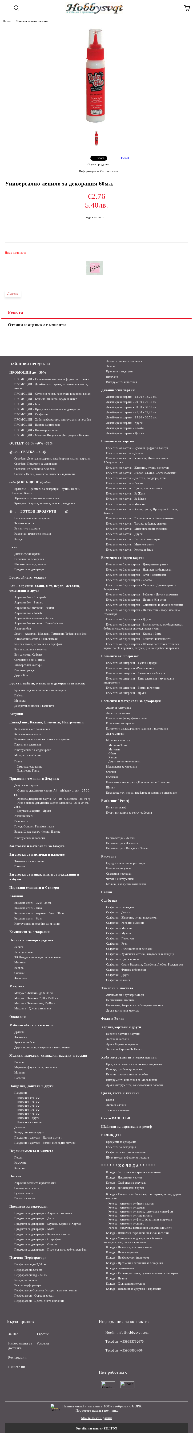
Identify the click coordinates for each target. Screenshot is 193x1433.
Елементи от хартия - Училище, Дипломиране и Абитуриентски (136, 460)
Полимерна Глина (28, 770)
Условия (42, 1343)
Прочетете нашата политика (97, 1410)
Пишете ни (16, 1367)
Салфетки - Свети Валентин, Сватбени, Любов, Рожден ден (144, 964)
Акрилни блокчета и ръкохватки (35, 1183)
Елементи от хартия (117, 441)
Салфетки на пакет (118, 980)
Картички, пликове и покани (32, 533)
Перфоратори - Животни (122, 843)
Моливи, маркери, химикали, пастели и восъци (48, 1055)
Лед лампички (115, 733)
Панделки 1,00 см (28, 1102)
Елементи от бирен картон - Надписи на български (139, 569)
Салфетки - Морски (119, 928)
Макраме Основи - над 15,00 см (35, 1003)
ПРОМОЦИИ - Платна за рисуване (37, 424)
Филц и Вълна (113, 1018)
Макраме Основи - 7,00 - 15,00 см (36, 998)
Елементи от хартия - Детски (125, 453)
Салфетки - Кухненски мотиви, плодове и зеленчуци (140, 954)
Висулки (16, 714)
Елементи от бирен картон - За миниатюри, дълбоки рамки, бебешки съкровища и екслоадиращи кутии (143, 626)
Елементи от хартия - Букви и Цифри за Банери (137, 448)
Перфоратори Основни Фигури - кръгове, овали (45, 1290)
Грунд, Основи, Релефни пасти (34, 826)
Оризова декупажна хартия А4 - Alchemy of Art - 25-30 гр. (51, 792)
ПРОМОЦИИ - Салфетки (31, 414)
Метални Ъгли (118, 745)
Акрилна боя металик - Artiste (34, 618)
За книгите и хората (27, 528)
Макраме (16, 986)
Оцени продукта (98, 164)
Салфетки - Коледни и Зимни (125, 922)
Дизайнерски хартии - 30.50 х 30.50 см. (131, 407)
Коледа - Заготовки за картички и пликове (133, 1172)
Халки (113, 757)
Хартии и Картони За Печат (124, 1049)
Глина (18, 761)
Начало (7, 21)
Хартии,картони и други (121, 1027)
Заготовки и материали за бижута (36, 846)
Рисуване (108, 856)
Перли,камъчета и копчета (31, 1151)
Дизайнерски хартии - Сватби (125, 428)
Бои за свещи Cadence (28, 654)
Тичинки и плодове (118, 1110)
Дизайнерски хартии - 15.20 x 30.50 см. (131, 417)
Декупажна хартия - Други (34, 810)
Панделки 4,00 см (28, 1114)
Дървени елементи (118, 713)
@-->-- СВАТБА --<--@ (27, 452)
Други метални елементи (125, 761)
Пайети (19, 695)
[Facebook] (105, 1360)
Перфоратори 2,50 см (28, 1269)
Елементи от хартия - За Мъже (126, 498)
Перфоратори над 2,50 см (30, 1275)
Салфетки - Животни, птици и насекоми (131, 917)
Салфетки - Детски (118, 912)
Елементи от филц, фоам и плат (126, 718)
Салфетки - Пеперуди (120, 938)
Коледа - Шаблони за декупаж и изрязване (133, 1288)
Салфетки (109, 900)
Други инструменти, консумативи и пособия (134, 1085)
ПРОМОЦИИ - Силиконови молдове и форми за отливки (51, 379)
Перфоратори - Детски (120, 838)
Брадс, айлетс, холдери (27, 577)
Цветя (110, 1099)
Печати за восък (24, 1198)
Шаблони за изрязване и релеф (126, 1126)
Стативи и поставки (119, 873)
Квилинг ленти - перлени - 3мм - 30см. (39, 913)
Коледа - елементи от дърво (126, 1223)
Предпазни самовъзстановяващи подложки (134, 1064)
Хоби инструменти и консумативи (129, 1057)
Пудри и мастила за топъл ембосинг (129, 812)
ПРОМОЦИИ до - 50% (27, 372)
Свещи (106, 892)
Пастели (19, 1078)
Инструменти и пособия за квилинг (37, 923)
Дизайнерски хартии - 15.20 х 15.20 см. (131, 396)
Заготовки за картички (29, 861)
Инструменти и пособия (121, 382)
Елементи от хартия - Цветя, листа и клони (134, 488)
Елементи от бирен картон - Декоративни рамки (137, 564)
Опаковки (17, 1017)
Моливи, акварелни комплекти (126, 884)
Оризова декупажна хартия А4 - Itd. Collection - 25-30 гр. (54, 798)
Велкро (19, 967)
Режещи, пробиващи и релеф (124, 1069)
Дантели (19, 1127)
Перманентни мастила (120, 1000)
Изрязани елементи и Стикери (34, 887)
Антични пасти (23, 816)
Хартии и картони (117, 1039)
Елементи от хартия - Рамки (124, 483)
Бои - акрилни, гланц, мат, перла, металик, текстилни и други (44, 588)
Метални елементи (118, 740)
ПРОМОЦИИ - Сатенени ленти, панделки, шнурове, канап (52, 393)
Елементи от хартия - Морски (125, 504)
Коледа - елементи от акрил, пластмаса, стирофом (141, 1211)
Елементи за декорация (29, 559)
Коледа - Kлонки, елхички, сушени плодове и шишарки (142, 1273)
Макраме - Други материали (32, 1008)
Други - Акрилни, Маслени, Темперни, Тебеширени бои (50, 633)
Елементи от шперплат (120, 656)
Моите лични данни (96, 1418)
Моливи (19, 1072)
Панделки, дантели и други (31, 1086)
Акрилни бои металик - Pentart (34, 608)
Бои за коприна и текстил (30, 649)
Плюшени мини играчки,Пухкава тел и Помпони (137, 782)
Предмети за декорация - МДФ (34, 1229)
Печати (15, 1176)
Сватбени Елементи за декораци (35, 469)
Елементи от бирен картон (122, 558)
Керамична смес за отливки (32, 729)
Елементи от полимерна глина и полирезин (41, 739)
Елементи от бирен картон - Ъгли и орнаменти (136, 574)
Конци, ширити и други (29, 1132)
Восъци (19, 1062)
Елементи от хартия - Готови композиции (133, 539)
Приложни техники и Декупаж (34, 778)
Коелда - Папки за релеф (122, 1252)
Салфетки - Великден (120, 907)
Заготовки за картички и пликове (36, 854)
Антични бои (22, 628)
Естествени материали (120, 723)
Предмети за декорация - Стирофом (37, 1239)
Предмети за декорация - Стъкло (35, 1244)
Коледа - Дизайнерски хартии (125, 1188)
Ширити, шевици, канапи (30, 564)
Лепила (110, 366)
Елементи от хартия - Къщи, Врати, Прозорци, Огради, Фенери (141, 511)
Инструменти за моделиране (32, 750)
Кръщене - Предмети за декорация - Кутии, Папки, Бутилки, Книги (46, 490)
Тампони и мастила (117, 988)
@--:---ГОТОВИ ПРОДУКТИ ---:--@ (38, 511)
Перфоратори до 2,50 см (30, 1264)
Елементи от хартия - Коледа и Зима (129, 549)
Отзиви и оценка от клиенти (37, 324)
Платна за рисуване (118, 868)
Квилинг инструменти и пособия (127, 1074)
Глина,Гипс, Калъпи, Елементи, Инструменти (46, 722)
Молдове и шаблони (27, 755)
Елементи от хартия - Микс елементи (130, 544)
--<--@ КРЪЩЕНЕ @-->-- (30, 482)
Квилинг (16, 896)
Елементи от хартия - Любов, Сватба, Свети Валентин (141, 473)
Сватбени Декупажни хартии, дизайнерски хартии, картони (52, 458)
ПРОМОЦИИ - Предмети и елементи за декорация (47, 409)
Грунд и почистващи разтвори (125, 863)
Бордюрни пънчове (26, 1280)
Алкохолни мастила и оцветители (35, 639)
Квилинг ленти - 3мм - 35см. (33, 902)
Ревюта (15, 312)
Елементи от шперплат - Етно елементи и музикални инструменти (139, 680)
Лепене (12, 293)
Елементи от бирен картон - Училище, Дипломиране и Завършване (140, 587)
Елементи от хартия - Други (124, 534)
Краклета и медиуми (119, 371)
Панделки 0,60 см (28, 1098)
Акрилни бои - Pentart (28, 602)
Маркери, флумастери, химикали (35, 1067)
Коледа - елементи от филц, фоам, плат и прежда (140, 1219)
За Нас (13, 1334)
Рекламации (17, 1357)
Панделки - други (28, 1118)
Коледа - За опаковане (120, 1268)
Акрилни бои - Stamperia (30, 597)
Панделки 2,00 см (28, 1106)
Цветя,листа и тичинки (120, 1093)
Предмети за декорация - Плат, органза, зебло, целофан (50, 1249)
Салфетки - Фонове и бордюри (126, 969)
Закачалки (21, 1037)
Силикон (19, 973)
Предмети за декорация (29, 569)
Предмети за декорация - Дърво (35, 1218)
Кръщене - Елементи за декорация (36, 498)
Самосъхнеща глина (29, 766)
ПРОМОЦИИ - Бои (27, 404)
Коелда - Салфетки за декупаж (125, 1182)
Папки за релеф (116, 807)
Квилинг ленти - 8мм (28, 918)
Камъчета (20, 1162)
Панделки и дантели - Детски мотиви (38, 1137)
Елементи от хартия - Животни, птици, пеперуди (137, 467)
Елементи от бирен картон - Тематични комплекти (138, 639)
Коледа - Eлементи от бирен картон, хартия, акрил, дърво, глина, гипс (143, 1196)
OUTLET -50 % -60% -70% (31, 443)
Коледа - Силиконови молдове (125, 1283)
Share (101, 158)
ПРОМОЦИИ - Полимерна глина (35, 430)
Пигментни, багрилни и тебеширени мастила (135, 1005)
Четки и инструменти (119, 879)
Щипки (110, 787)
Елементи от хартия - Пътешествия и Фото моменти (140, 518)
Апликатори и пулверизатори (125, 995)
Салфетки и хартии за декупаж (126, 1152)
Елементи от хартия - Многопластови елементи (137, 528)
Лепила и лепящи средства (32, 21)
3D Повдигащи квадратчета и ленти (37, 957)
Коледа (18, 539)
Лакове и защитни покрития (124, 361)
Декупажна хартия (26, 785)
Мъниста (19, 700)
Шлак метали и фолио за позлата (127, 1157)
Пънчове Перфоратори (28, 1257)
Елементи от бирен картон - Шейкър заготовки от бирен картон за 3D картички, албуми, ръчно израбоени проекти (141, 646)
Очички (111, 771)
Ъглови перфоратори (27, 1285)
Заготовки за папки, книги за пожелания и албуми (44, 877)
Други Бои (21, 675)
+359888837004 (132, 1350)
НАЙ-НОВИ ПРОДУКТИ (29, 364)
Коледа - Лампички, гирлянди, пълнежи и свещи (137, 1233)
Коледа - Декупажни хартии (124, 1177)
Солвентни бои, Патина (29, 659)
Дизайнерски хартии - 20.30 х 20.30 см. (131, 402)
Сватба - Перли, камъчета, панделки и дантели (44, 474)
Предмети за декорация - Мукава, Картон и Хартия (47, 1223)
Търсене (42, 1334)
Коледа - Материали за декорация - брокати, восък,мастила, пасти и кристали (133, 1240)
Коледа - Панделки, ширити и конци (129, 1247)
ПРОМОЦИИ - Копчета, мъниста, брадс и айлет (45, 399)
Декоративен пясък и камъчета (34, 705)
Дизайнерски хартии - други (124, 423)
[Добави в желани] (181, 250)
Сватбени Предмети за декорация (35, 463)
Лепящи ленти (23, 952)
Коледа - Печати (116, 1278)
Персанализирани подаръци (32, 518)
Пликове (19, 866)
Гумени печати (23, 1193)
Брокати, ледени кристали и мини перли (40, 690)
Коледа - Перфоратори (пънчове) (127, 1257)
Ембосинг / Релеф (115, 801)
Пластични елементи (27, 744)
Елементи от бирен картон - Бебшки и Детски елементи (142, 594)
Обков (113, 753)
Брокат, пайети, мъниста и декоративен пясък (47, 683)
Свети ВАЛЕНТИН (116, 1118)
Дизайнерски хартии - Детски (125, 433)
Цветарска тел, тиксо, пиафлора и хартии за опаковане (141, 792)
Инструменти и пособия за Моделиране (131, 1080)
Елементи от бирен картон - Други (128, 619)
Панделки (20, 1092)
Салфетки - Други (117, 975)
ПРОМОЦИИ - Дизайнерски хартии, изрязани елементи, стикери (50, 386)
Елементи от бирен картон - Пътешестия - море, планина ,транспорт (142, 612)
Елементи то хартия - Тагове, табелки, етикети (136, 523)
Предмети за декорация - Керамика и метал (42, 1234)
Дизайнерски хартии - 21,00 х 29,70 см (131, 412)
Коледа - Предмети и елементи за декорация (134, 1263)
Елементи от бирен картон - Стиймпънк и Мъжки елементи (144, 604)
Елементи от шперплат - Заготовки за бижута (135, 673)
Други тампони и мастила (122, 1010)
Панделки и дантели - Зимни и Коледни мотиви (45, 1142)
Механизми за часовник (121, 766)
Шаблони (112, 377)
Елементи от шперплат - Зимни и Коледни (133, 687)
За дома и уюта (24, 523)
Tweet (125, 158)
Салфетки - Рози (117, 943)
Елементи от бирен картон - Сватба (129, 580)
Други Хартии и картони (122, 1044)
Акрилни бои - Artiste (28, 613)
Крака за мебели (25, 1042)
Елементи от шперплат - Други (126, 693)
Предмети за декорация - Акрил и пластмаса (43, 1213)
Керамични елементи (27, 734)
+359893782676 (132, 1341)
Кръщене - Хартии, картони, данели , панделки (44, 503)
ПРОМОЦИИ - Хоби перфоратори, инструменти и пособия (52, 419)
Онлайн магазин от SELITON (96, 1428)
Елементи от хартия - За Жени (125, 493)
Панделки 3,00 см (28, 1110)
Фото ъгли (21, 978)
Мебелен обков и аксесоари (31, 1025)
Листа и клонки (116, 1105)
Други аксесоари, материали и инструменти (42, 1047)
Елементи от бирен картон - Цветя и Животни (136, 599)
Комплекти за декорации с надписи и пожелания (137, 728)
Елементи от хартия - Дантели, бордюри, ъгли (136, 478)
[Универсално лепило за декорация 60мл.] (96, 123)
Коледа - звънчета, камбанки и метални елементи (140, 1227)
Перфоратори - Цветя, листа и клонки (39, 1300)
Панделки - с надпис (30, 1122)
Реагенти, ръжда (24, 670)
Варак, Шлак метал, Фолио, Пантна (37, 831)
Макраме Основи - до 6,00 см (33, 993)
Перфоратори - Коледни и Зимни (127, 848)
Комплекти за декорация (29, 932)
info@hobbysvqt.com (133, 1332)
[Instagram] (115, 1360)
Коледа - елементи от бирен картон (131, 1203)
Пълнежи (112, 777)
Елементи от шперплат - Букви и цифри (131, 662)
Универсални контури (28, 665)
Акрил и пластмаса (118, 707)
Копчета (19, 1168)
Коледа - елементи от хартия (127, 1207)
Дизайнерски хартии (27, 554)
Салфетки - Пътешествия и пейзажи (129, 948)
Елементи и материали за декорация (131, 701)
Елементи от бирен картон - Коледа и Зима (133, 633)
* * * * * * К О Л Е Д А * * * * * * (128, 1165)
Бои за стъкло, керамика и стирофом (38, 644)
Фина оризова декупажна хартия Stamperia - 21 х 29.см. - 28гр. (52, 804)
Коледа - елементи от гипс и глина (131, 1215)
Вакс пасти (21, 821)
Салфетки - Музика (118, 933)
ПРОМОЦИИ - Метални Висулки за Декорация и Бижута (51, 435)
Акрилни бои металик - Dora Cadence (38, 623)
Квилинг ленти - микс (28, 908)
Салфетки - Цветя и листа (123, 959)
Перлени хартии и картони (123, 1033)
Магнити (114, 749)
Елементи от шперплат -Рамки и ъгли (130, 668)
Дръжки (19, 1032)
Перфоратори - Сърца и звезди (34, 1295)
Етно (13, 547)
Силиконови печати (26, 1188)
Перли (18, 1157)
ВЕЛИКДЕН (111, 1135)
